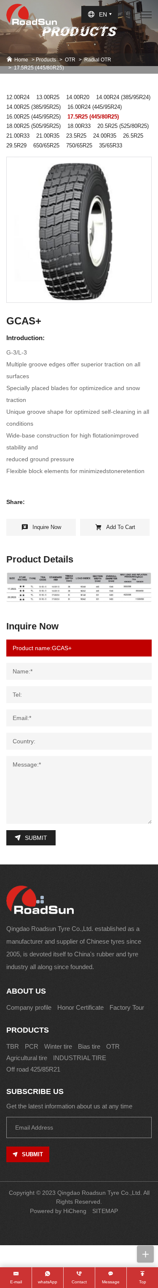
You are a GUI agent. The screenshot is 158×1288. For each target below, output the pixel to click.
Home (21, 60)
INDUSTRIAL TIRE (79, 1057)
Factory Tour (127, 1007)
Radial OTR (97, 60)
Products (46, 60)
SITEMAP (105, 1211)
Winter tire (58, 1046)
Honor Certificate (80, 1007)
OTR (70, 60)
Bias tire (89, 1046)
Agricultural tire (26, 1057)
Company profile (28, 1007)
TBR (12, 1046)
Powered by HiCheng (58, 1211)
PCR (31, 1046)
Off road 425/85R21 (33, 1069)
